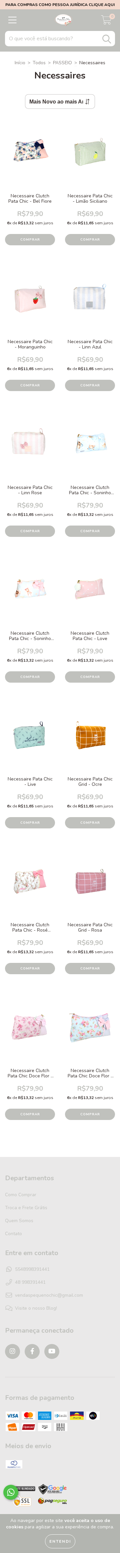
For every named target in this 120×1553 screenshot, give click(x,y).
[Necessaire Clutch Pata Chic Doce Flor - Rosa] (30, 1031)
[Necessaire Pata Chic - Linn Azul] (90, 302)
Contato (13, 1233)
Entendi (60, 1541)
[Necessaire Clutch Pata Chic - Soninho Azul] (90, 448)
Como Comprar (20, 1195)
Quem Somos (19, 1221)
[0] (106, 22)
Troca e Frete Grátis (26, 1208)
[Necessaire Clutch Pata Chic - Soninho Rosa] (30, 594)
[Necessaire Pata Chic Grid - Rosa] (90, 885)
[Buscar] (106, 39)
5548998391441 (32, 1269)
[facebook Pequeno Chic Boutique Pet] (32, 1351)
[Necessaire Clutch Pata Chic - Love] (90, 594)
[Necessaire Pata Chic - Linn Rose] (30, 448)
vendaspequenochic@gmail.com (49, 1295)
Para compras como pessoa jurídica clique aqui (60, 4)
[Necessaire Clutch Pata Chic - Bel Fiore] (30, 156)
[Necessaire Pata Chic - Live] (30, 740)
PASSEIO (62, 63)
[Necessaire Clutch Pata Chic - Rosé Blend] (30, 885)
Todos (39, 63)
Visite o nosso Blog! (36, 1308)
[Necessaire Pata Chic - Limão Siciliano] (90, 156)
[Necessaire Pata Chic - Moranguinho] (30, 302)
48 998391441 (30, 1282)
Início (20, 63)
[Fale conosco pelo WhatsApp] (10, 1492)
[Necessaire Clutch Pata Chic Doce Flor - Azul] (90, 1031)
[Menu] (12, 20)
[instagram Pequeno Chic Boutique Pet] (12, 1351)
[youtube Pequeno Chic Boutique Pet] (51, 1351)
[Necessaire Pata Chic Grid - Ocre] (90, 740)
